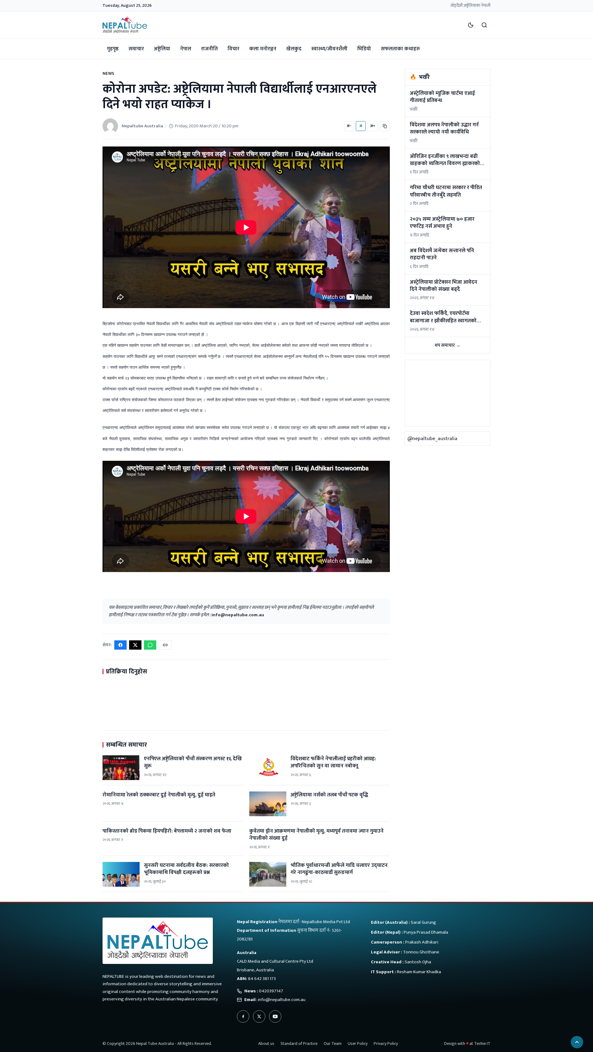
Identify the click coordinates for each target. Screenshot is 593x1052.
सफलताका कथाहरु (400, 49)
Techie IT (482, 1043)
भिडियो (364, 49)
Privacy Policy (386, 1043)
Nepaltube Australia (142, 126)
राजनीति (209, 49)
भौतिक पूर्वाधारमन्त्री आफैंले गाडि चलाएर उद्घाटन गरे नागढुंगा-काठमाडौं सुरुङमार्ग (339, 869)
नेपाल (185, 49)
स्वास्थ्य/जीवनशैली (329, 49)
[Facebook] (243, 1016)
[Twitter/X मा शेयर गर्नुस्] (135, 645)
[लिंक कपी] (385, 126)
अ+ (372, 125)
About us (266, 1043)
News (108, 73)
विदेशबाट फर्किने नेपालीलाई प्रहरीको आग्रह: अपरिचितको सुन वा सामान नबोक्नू (333, 762)
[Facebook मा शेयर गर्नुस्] (120, 645)
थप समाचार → (448, 345)
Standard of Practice (299, 1043)
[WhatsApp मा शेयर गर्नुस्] (150, 645)
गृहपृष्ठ (113, 49)
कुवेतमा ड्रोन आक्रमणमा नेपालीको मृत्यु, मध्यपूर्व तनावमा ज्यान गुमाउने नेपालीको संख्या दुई (316, 834)
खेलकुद (293, 49)
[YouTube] (275, 1016)
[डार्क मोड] (471, 25)
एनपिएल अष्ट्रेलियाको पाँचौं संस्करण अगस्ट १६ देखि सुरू (193, 762)
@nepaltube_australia (432, 438)
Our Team (333, 1043)
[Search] (484, 25)
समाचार (136, 49)
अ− (349, 125)
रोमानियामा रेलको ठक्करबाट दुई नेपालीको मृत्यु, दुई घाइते (159, 795)
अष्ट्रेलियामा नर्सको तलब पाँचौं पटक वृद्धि (329, 795)
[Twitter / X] (259, 1016)
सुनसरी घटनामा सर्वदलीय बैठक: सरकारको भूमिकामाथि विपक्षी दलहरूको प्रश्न (186, 869)
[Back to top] (577, 1042)
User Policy (358, 1043)
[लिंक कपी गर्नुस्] (165, 645)
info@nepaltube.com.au (238, 615)
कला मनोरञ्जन (262, 49)
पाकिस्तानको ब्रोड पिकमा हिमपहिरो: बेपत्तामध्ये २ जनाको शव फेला (167, 831)
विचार (233, 49)
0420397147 (271, 991)
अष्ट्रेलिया (162, 49)
